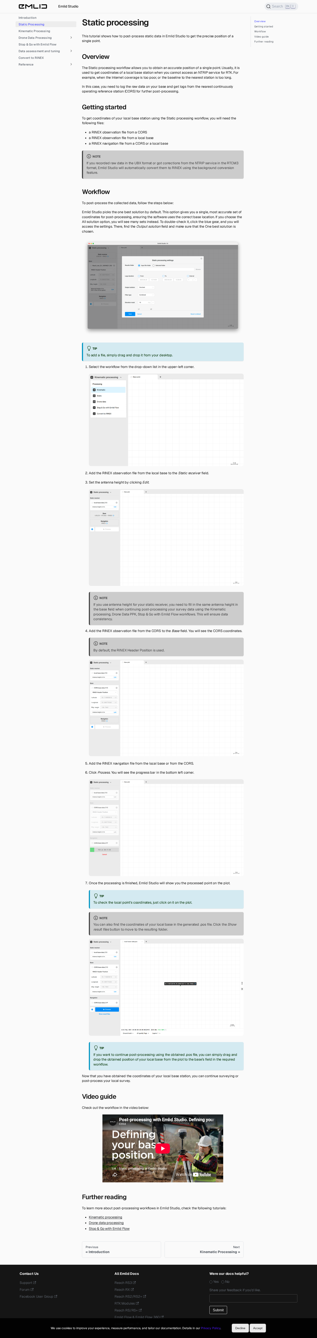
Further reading (264, 41)
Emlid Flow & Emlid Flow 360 (137, 1317)
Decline (240, 1328)
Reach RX (122, 1289)
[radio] (215, 1281)
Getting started (263, 26)
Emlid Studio (68, 6)
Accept (257, 1328)
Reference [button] (26, 64)
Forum (25, 1289)
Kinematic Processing (34, 31)
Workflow (260, 31)
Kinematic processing (105, 1217)
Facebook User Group (36, 1296)
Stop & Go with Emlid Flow (38, 44)
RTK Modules (125, 1303)
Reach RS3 (123, 1282)
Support (26, 1282)
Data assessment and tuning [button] (39, 51)
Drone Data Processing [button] (35, 37)
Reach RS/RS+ (126, 1310)
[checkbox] (253, 1281)
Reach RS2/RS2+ (128, 1296)
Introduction (27, 17)
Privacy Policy (210, 1328)
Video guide (261, 36)
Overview (260, 21)
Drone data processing (106, 1223)
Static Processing (31, 24)
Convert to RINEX (31, 57)
